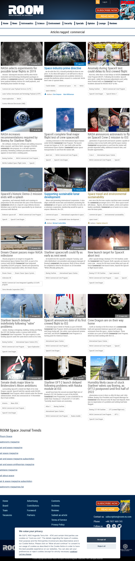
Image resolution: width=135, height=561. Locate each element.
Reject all (101, 546)
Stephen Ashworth (102, 223)
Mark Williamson (68, 94)
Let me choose (25, 554)
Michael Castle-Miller (59, 223)
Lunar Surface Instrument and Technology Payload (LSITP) (21, 94)
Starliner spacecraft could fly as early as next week (63, 254)
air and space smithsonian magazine (17, 464)
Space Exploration (33, 346)
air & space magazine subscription (16, 481)
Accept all (101, 539)
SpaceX (31, 163)
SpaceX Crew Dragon (96, 94)
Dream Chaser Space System (24, 273)
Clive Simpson (57, 94)
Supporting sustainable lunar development (61, 195)
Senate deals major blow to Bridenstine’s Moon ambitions (19, 384)
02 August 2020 (36, 190)
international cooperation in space (72, 214)
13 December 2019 (79, 248)
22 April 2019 (123, 64)
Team (5, 510)
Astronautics (27, 23)
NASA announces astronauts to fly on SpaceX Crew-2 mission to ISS (109, 136)
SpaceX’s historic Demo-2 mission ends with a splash (21, 195)
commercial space (65, 86)
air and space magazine (11, 447)
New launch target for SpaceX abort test (106, 254)
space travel (93, 219)
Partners (31, 515)
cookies (73, 551)
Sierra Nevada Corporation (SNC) (13, 289)
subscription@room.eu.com (118, 516)
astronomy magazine (10, 441)
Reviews (113, 23)
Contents (55, 501)
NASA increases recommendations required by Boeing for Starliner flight (19, 137)
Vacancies (7, 515)
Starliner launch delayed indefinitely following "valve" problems (18, 323)
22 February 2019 (35, 64)
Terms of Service (59, 520)
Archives (55, 506)
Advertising (32, 501)
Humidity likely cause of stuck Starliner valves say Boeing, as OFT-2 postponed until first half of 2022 (108, 387)
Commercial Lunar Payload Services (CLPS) (16, 89)
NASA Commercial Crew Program (114, 89)
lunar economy (51, 219)
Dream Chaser (7, 273)
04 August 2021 (36, 316)
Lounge (102, 23)
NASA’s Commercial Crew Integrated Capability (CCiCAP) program (21, 283)
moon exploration (8, 98)
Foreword (31, 510)
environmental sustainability (114, 214)
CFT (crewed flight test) (116, 409)
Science (40, 23)
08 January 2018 (36, 248)
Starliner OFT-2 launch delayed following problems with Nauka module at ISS (63, 385)
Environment (54, 23)
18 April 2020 (80, 316)
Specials (80, 23)
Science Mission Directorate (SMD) (13, 103)
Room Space (6, 436)
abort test (49, 155)
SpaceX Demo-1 (111, 94)
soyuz (116, 278)
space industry (51, 90)
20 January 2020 (79, 130)
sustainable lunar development (69, 219)
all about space (7, 475)
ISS (75, 86)
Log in (105, 2)
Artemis (5, 403)
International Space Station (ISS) (27, 342)
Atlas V (48, 406)
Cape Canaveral (114, 273)
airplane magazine (8, 469)
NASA (19, 98)
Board (5, 506)
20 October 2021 (123, 378)
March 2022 (124, 190)
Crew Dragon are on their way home (105, 322)
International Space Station (106, 155)
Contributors (33, 506)
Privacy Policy (57, 524)
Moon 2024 (14, 403)
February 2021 (80, 190)
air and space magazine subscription (17, 458)
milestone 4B (6, 278)
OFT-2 (116, 414)
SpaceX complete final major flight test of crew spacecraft (61, 136)
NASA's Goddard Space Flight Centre (14, 163)
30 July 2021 (80, 378)
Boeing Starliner (94, 89)
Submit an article (59, 515)
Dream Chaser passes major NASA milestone (21, 254)
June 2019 (81, 64)
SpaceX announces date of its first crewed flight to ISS (65, 322)
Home (5, 23)
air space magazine (9, 453)
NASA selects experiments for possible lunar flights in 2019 (19, 69)
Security (68, 23)
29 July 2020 (123, 130)
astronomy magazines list (12, 486)
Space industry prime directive (62, 68)
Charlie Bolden (50, 86)
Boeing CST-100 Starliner (97, 273)
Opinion (91, 23)
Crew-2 (91, 155)
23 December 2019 (122, 248)
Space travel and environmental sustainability (107, 195)
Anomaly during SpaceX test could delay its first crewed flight (107, 69)
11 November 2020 (35, 378)
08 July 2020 (37, 130)
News (14, 23)
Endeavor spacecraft (9, 214)
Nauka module (76, 416)
